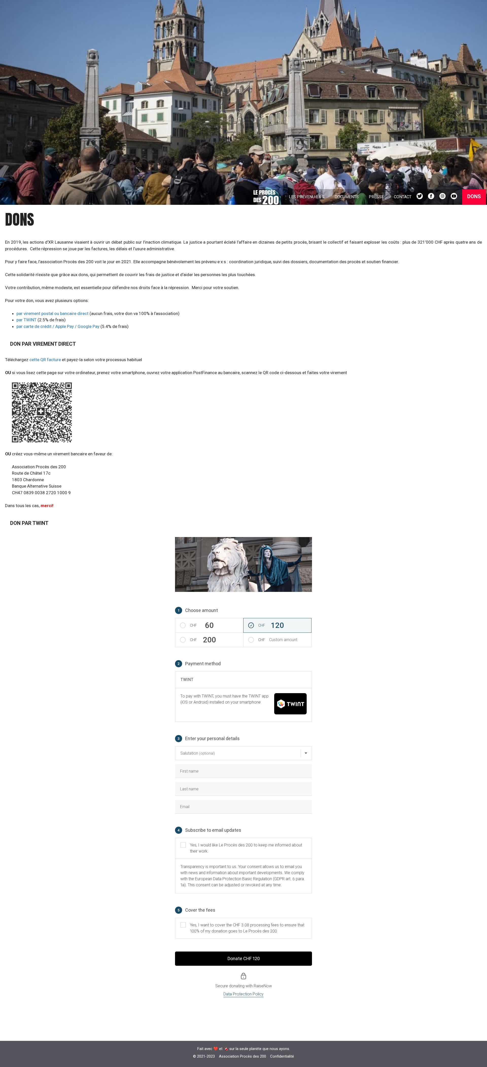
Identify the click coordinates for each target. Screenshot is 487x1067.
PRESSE (376, 196)
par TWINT (26, 319)
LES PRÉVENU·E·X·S (306, 196)
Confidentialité (282, 1056)
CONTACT (402, 196)
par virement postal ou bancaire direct (52, 313)
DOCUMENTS (347, 196)
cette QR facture (45, 359)
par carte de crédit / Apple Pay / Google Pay (57, 326)
